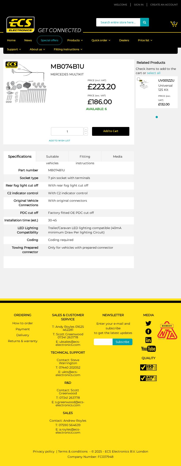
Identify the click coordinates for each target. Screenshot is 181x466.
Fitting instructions (66, 49)
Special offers (49, 40)
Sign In (138, 4)
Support (12, 49)
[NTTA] (167, 324)
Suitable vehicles (52, 158)
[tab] (19, 156)
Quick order (99, 40)
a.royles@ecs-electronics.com (68, 430)
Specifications (19, 156)
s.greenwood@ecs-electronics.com (69, 403)
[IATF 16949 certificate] (148, 378)
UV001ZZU (166, 80)
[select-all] (153, 73)
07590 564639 (70, 425)
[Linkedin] (148, 340)
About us (36, 49)
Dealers (124, 40)
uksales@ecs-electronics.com (68, 343)
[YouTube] (148, 348)
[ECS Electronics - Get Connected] (43, 24)
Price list (143, 40)
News (28, 40)
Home (11, 40)
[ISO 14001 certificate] (148, 367)
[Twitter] (148, 324)
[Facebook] (148, 332)
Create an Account (164, 4)
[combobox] (122, 22)
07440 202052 (69, 367)
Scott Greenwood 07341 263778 (69, 335)
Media (117, 156)
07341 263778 (69, 398)
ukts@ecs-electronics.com (68, 373)
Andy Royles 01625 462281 (69, 328)
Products (73, 40)
